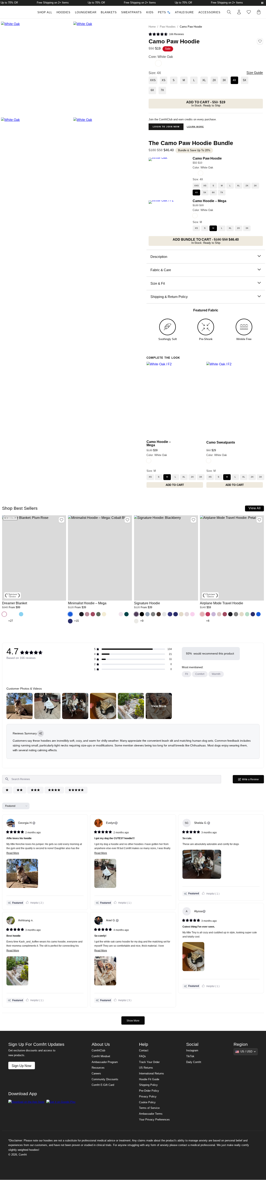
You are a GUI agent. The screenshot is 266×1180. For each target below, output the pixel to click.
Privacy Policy (147, 1096)
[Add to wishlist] (61, 520)
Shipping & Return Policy (169, 297)
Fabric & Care (160, 270)
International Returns (151, 1073)
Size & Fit (157, 283)
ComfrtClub (98, 1050)
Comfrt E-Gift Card (103, 1085)
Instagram (192, 1050)
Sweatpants (131, 12)
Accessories (209, 12)
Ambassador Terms (151, 1113)
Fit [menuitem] (186, 674)
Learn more (195, 127)
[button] (4, 614)
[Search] (229, 12)
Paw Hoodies (168, 26)
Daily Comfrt (193, 1062)
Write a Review (252, 780)
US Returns (146, 1067)
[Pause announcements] (262, 3)
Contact (143, 1050)
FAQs (142, 1056)
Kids (150, 12)
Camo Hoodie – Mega (209, 201)
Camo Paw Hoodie (207, 158)
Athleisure (184, 12)
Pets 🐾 (164, 12)
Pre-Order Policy (149, 1090)
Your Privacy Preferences (154, 1119)
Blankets (109, 12)
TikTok (190, 1056)
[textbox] (111, 779)
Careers (96, 1073)
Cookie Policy (147, 1102)
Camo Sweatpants (220, 442)
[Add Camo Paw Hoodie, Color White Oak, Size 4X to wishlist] (260, 41)
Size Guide (254, 72)
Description (158, 256)
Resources (98, 1067)
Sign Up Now (21, 1066)
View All (255, 508)
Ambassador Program (105, 1062)
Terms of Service (149, 1108)
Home (152, 26)
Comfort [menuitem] (199, 674)
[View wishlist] (249, 12)
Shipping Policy (148, 1085)
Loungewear (85, 12)
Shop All (44, 12)
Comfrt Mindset (101, 1056)
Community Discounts (105, 1079)
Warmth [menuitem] (216, 674)
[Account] (239, 12)
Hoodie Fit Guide (149, 1079)
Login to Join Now (166, 127)
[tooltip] (40, 733)
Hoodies (63, 12)
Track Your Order (149, 1062)
